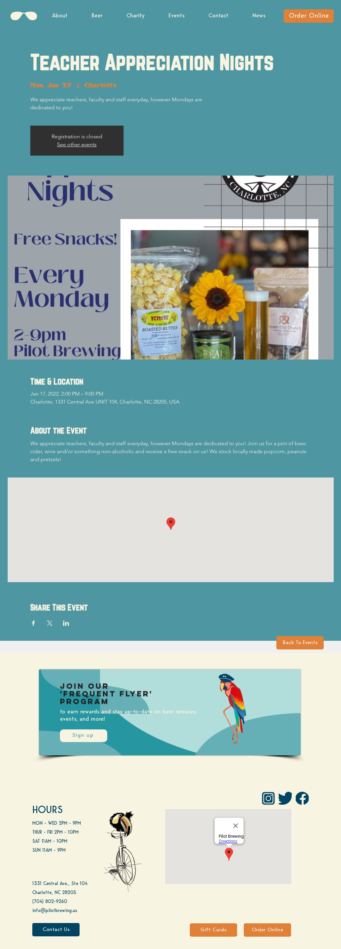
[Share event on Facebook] (33, 623)
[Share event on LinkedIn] (66, 623)
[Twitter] (285, 798)
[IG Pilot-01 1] (268, 798)
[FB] (302, 798)
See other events (77, 144)
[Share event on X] (50, 623)
